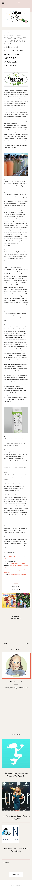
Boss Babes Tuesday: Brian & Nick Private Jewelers (16, 850)
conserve (13, 37)
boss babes (18, 35)
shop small (19, 41)
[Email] (19, 589)
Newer (4, 643)
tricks (9, 43)
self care (23, 40)
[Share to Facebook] (12, 589)
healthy (15, 38)
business (6, 37)
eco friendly (21, 37)
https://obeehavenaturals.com (17, 563)
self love (6, 41)
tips (5, 43)
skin (25, 41)
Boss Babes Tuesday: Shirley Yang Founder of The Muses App (16, 774)
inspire (20, 38)
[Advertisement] (16, 712)
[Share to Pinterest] (17, 589)
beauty (11, 35)
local (18, 40)
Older (28, 643)
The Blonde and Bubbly (14, 883)
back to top (15, 874)
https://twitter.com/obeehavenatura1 (17, 574)
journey (13, 40)
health (9, 38)
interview (7, 40)
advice (6, 35)
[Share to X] (15, 589)
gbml (20, 885)
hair (5, 38)
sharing (12, 41)
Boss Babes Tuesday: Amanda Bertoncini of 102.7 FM (16, 817)
